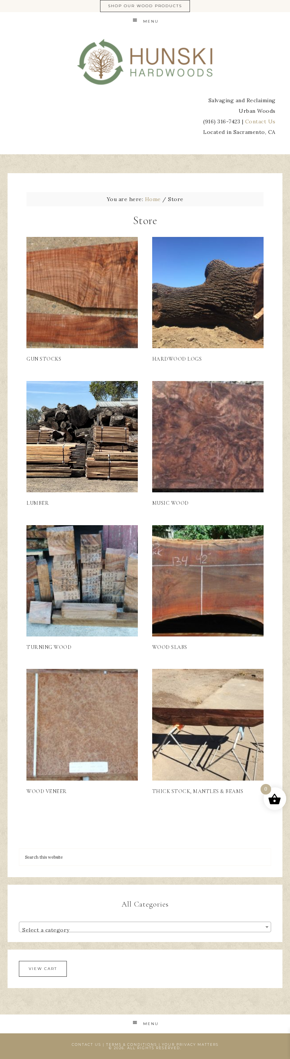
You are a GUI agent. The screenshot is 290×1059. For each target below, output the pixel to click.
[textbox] (145, 930)
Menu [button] (151, 21)
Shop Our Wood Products (145, 5)
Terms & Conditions (131, 1044)
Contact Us (260, 121)
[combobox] (145, 927)
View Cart (43, 968)
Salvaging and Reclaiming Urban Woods (144, 62)
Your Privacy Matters (190, 1044)
